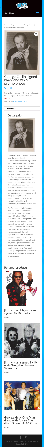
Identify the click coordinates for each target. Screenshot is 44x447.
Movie (21, 25)
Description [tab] (11, 108)
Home (6, 25)
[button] (36, 34)
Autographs (13, 25)
